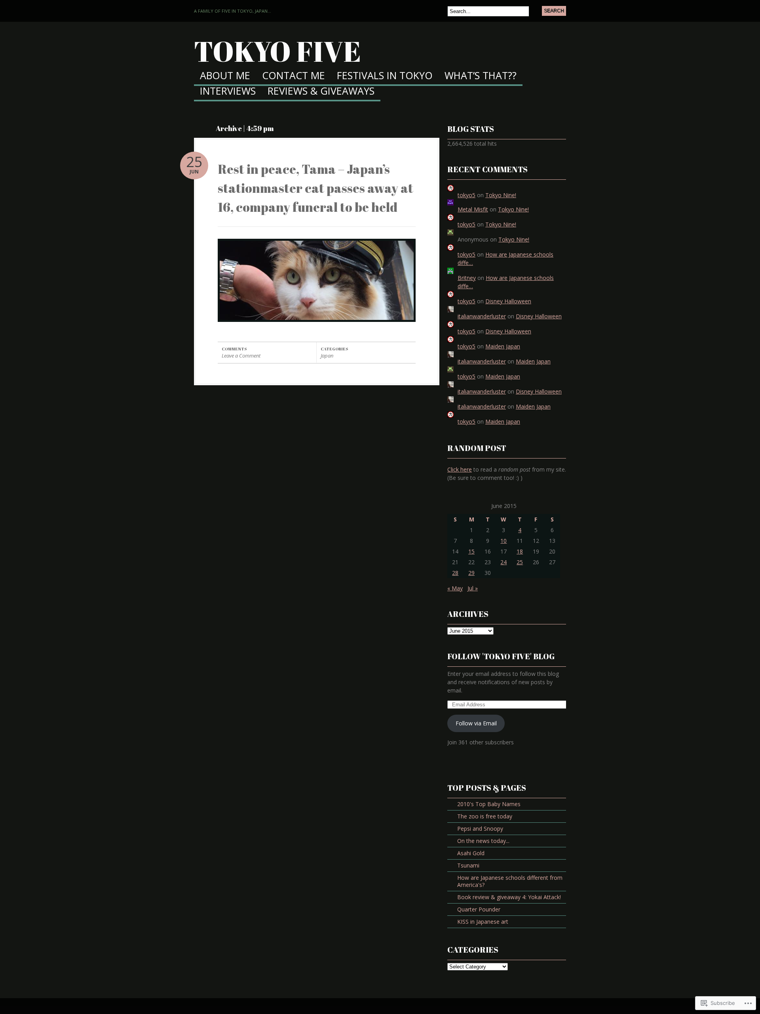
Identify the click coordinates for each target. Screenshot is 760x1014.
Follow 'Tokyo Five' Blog (501, 656)
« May (455, 588)
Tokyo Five (277, 51)
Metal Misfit (473, 209)
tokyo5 (466, 195)
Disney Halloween (508, 301)
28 (455, 572)
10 (503, 540)
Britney (467, 278)
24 (503, 562)
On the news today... (483, 841)
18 (520, 551)
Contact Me (293, 76)
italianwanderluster (482, 316)
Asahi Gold (470, 853)
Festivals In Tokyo (385, 76)
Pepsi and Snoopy (480, 828)
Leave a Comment (241, 355)
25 (520, 562)
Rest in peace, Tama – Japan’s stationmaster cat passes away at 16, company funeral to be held (315, 187)
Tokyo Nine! (500, 195)
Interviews (228, 91)
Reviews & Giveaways (321, 91)
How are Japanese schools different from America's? (509, 881)
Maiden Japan (502, 346)
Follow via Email (476, 723)
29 (471, 572)
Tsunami (468, 865)
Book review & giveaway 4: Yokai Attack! (509, 897)
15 (471, 551)
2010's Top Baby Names (489, 804)
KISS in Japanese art (482, 921)
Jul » (472, 588)
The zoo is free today (484, 816)
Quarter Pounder (478, 909)
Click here (459, 469)
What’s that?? (481, 76)
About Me (225, 76)
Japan (327, 355)
